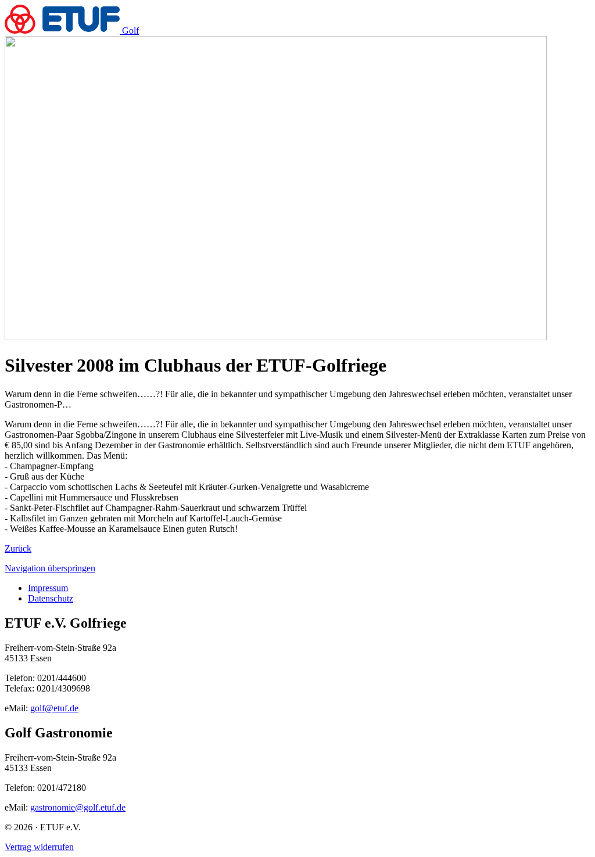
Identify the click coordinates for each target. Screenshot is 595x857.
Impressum (48, 588)
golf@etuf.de (54, 708)
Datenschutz (50, 598)
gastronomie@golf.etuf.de (78, 807)
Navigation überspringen (50, 568)
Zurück (18, 548)
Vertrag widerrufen (39, 847)
